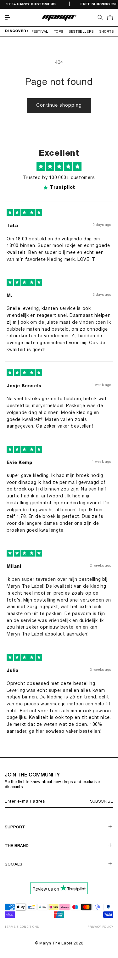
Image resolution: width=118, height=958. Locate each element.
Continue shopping (59, 105)
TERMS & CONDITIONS (22, 927)
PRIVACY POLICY (100, 927)
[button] (7, 17)
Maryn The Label (55, 943)
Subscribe (101, 802)
